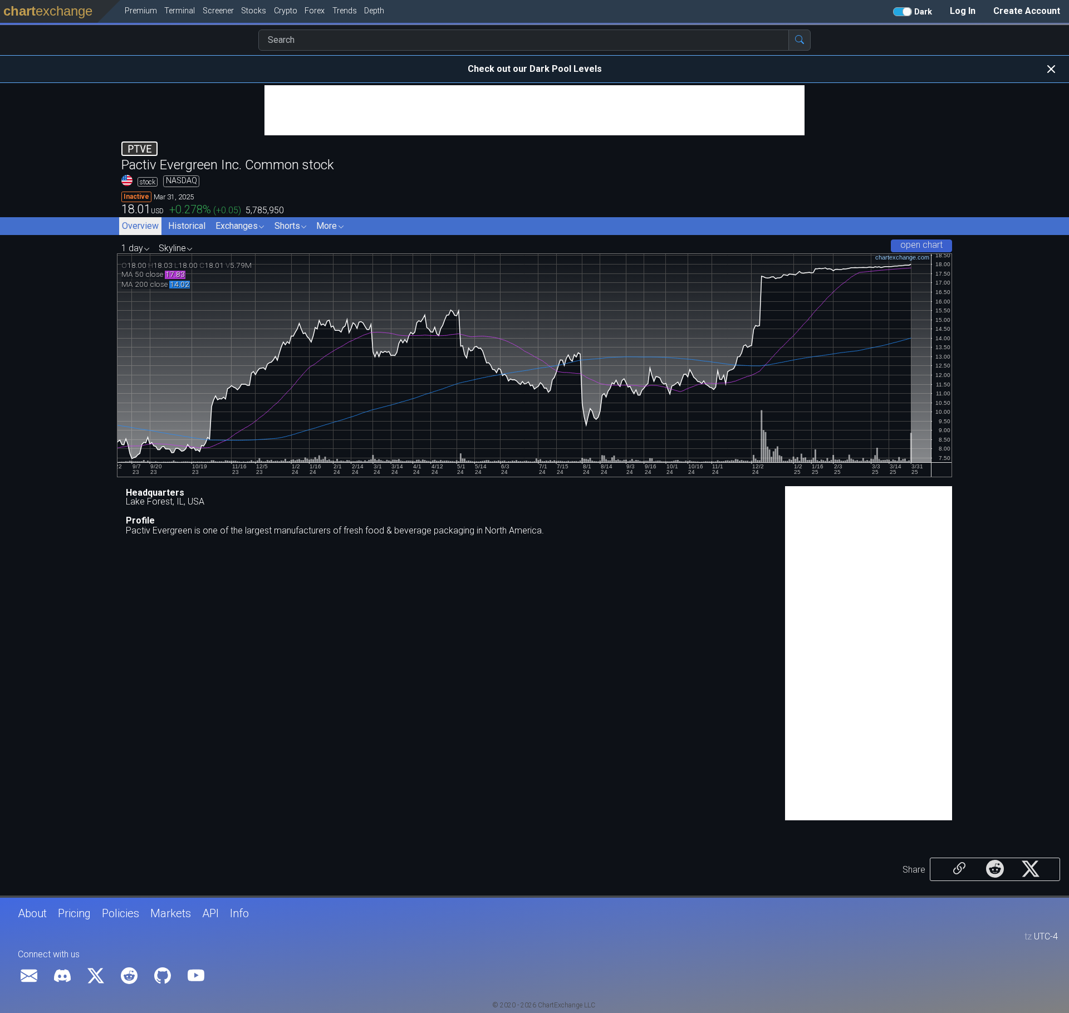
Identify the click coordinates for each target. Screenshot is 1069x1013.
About (32, 913)
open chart (921, 244)
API (210, 913)
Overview (140, 226)
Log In (962, 11)
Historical (186, 226)
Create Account (1026, 11)
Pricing (74, 913)
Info (239, 913)
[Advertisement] (534, 110)
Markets (170, 913)
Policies (120, 913)
